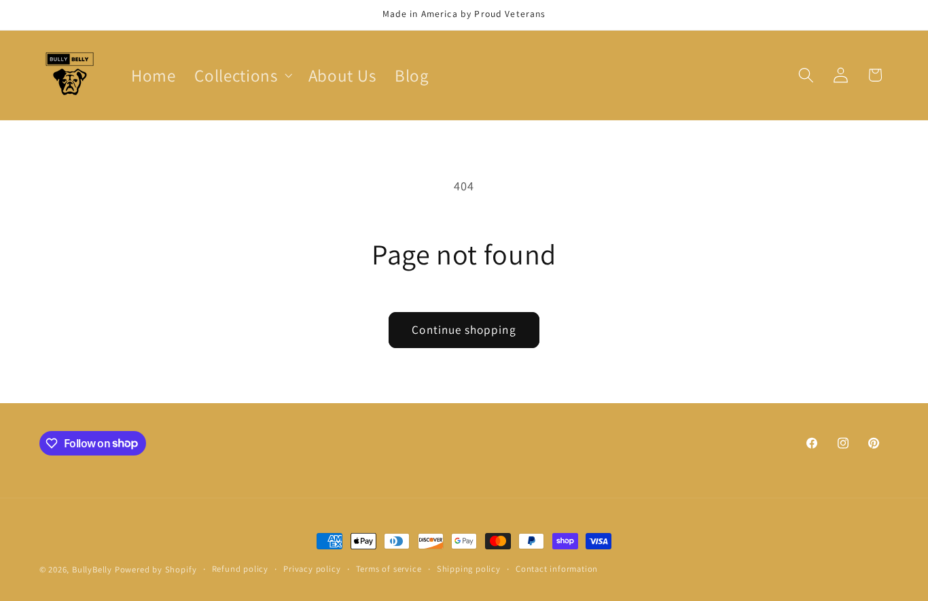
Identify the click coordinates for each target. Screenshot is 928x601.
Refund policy (240, 568)
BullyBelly (92, 569)
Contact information (557, 568)
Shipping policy (469, 568)
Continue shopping (464, 329)
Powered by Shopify (156, 569)
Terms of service (389, 568)
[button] (241, 75)
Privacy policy (311, 568)
